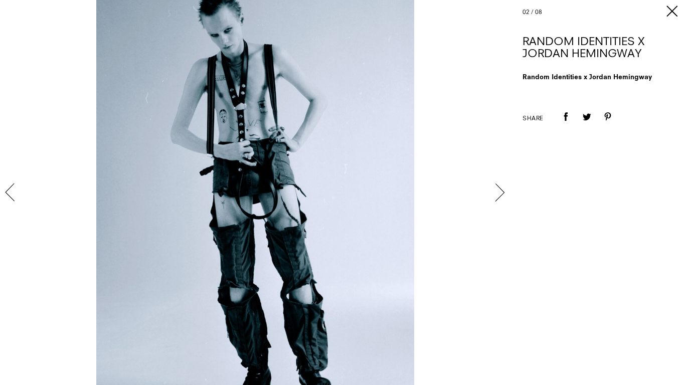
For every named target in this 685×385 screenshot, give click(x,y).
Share (533, 119)
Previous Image (11, 192)
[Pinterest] (607, 124)
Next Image (499, 192)
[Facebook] (565, 124)
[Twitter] (586, 124)
